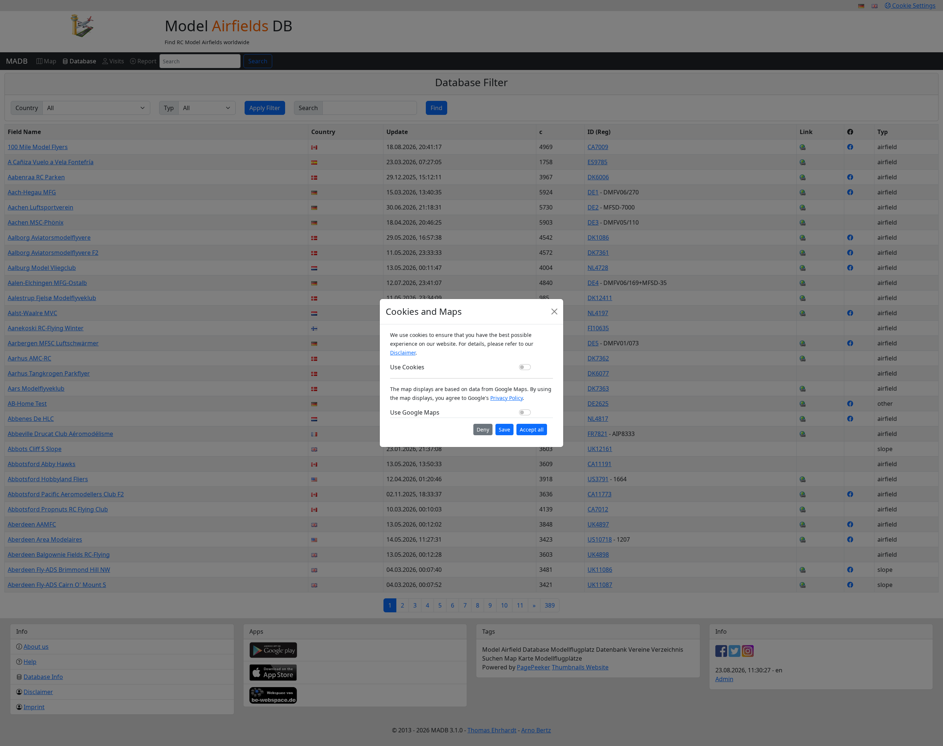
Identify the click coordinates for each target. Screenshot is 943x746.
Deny (483, 429)
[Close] (554, 311)
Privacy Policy (506, 397)
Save (504, 429)
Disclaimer (403, 352)
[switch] (525, 367)
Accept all (532, 429)
